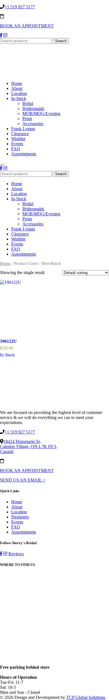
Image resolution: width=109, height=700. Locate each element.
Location (19, 93)
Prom (27, 118)
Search (61, 41)
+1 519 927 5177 (19, 6)
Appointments (23, 153)
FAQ (15, 148)
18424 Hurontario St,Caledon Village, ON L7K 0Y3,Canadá (28, 446)
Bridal (27, 103)
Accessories (32, 123)
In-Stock (18, 98)
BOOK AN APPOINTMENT (27, 25)
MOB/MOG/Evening (41, 113)
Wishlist (18, 138)
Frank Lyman (23, 128)
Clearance (20, 133)
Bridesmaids (33, 108)
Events (17, 143)
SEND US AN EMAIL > (22, 480)
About (16, 88)
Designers (20, 517)
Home (16, 83)
